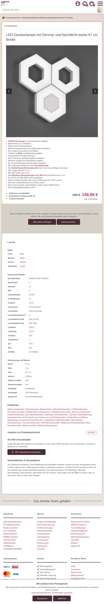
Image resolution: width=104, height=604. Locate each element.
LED (30, 323)
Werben (74, 543)
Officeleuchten (9, 543)
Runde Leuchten (10, 528)
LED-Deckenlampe (16, 141)
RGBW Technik (34, 278)
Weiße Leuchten (29, 425)
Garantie (41, 549)
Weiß (20, 153)
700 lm (31, 331)
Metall (22, 258)
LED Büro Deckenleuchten (80, 414)
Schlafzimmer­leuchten (61, 412)
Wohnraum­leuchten (15, 409)
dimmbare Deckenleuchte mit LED (27, 175)
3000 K (31, 327)
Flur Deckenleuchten (31, 423)
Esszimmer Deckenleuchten (31, 420)
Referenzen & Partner (80, 522)
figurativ (23, 262)
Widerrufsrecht (77, 575)
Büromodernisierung (46, 525)
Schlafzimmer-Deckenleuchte (25, 168)
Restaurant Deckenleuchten (73, 423)
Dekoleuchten (45, 412)
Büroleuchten (46, 409)
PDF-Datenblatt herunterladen (28, 452)
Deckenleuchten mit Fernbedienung (22, 417)
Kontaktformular (78, 578)
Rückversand (42, 543)
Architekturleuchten (11, 525)
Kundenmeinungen (45, 528)
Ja (30, 287)
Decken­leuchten (68, 222)
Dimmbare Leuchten (16, 412)
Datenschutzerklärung (41, 593)
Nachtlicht (44, 278)
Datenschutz (76, 572)
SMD (35, 323)
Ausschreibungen (78, 528)
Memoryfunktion (10, 534)
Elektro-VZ (75, 546)
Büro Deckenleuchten (34, 414)
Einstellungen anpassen (62, 593)
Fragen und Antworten (46, 522)
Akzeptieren (42, 598)
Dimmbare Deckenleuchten (56, 414)
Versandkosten (43, 534)
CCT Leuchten (9, 531)
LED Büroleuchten (79, 409)
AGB (73, 566)
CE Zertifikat (33, 352)
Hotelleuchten (32, 412)
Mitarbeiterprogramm (80, 537)
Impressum (76, 569)
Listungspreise (43, 537)
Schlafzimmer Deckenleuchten (57, 420)
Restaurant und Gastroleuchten (52, 417)
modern (23, 266)
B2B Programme (78, 534)
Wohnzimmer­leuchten (81, 412)
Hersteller (75, 540)
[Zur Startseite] (3, 17)
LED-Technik (33, 319)
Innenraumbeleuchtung (33, 397)
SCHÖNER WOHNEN (12, 549)
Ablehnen (62, 598)
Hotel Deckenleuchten (50, 423)
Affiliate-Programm (79, 525)
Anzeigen (91, 432)
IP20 (30, 336)
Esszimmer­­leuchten (15, 414)
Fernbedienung (41, 165)
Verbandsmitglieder (79, 531)
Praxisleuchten (9, 540)
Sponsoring (42, 546)
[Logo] (5, 3)
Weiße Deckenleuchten (47, 425)
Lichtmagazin (42, 540)
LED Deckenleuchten (62, 409)
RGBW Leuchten (10, 537)
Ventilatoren (8, 546)
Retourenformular (44, 531)
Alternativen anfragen (42, 222)
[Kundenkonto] (77, 3)
